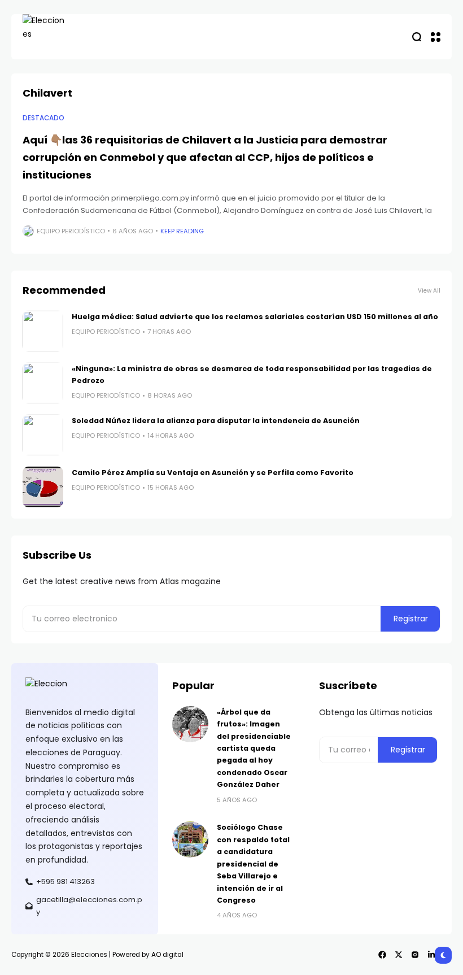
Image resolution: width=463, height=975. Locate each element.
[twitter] (399, 955)
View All (429, 290)
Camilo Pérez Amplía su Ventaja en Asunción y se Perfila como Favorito (212, 472)
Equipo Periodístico (71, 231)
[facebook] (382, 955)
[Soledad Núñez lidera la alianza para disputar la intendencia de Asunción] (43, 435)
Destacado (43, 118)
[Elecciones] (45, 36)
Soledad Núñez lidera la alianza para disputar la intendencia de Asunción (216, 420)
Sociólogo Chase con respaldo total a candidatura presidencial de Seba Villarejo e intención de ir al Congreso (253, 863)
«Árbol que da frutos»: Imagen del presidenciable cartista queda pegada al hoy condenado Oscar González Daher (254, 748)
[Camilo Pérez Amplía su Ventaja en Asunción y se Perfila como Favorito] (43, 487)
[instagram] (415, 955)
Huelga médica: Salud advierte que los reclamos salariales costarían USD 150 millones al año (255, 316)
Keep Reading (182, 231)
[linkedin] (431, 955)
